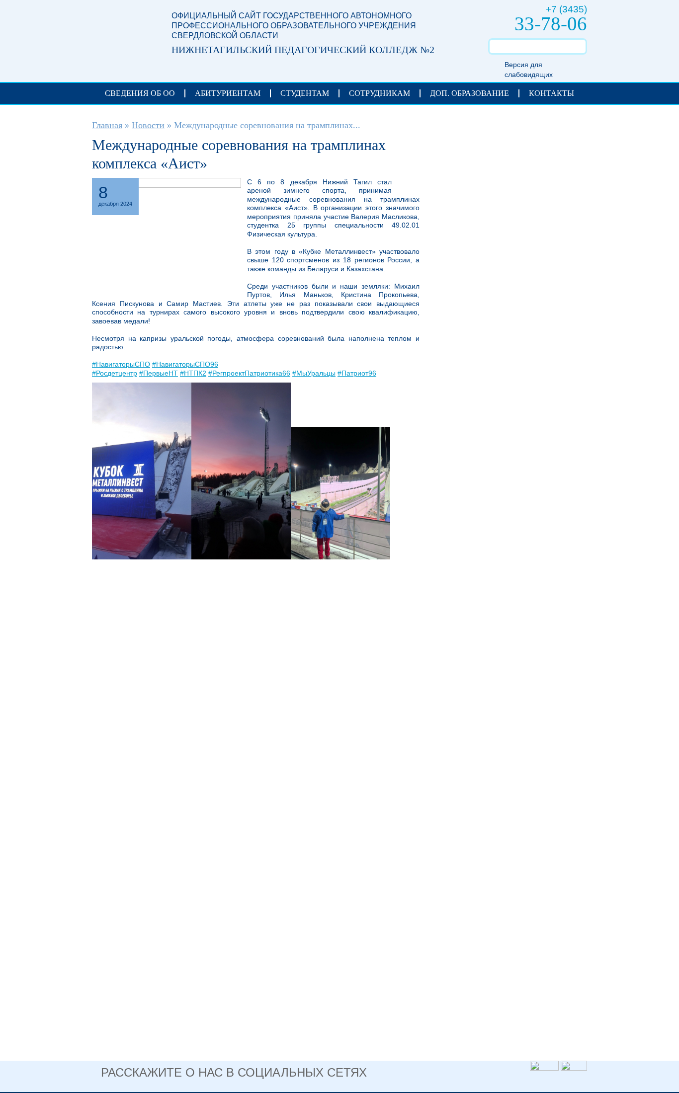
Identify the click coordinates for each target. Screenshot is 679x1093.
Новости (148, 125)
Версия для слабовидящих (529, 69)
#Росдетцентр (114, 373)
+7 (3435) (566, 9)
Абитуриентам (227, 93)
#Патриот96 (357, 373)
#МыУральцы (314, 373)
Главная (107, 125)
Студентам (304, 93)
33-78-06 (550, 23)
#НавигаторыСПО (121, 364)
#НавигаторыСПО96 (185, 364)
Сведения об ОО (140, 93)
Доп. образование (469, 93)
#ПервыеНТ (158, 373)
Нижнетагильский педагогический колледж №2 (122, 35)
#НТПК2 (193, 373)
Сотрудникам (379, 93)
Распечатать (406, 186)
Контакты (551, 93)
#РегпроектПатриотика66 (249, 373)
